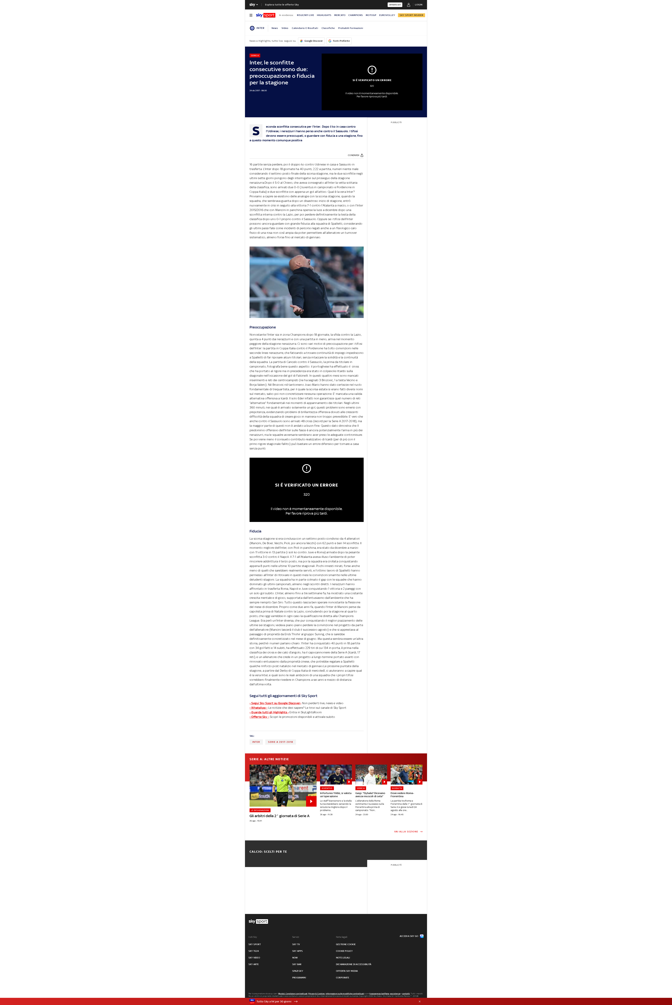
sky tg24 (253, 951)
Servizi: (296, 937)
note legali (343, 957)
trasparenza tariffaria (379, 993)
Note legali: (342, 937)
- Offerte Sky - (259, 717)
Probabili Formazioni (350, 28)
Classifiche (328, 28)
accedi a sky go (409, 936)
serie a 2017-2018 (280, 742)
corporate (342, 977)
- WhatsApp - (258, 707)
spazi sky (297, 971)
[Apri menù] (251, 15)
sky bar (296, 964)
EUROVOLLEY (387, 15)
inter (256, 742)
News (275, 28)
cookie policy (344, 951)
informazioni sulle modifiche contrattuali (345, 993)
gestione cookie (346, 944)
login (418, 4)
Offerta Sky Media (347, 971)
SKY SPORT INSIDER (411, 15)
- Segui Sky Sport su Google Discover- (275, 703)
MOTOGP (371, 15)
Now (295, 957)
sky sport (254, 944)
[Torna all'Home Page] (266, 15)
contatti (406, 993)
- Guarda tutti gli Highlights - (269, 712)
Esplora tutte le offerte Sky (282, 4)
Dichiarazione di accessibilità (353, 964)
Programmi (299, 977)
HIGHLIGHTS (324, 15)
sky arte (253, 964)
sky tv (296, 944)
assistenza (395, 993)
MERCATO (340, 15)
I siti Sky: (252, 937)
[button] (331, 1001)
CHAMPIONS (355, 15)
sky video (254, 957)
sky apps (297, 951)
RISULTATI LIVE (305, 15)
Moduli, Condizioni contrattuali (292, 993)
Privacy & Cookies (316, 993)
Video (285, 28)
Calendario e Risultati (305, 28)
